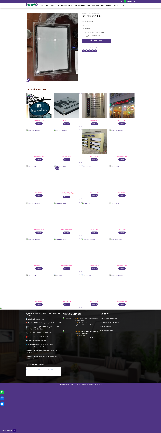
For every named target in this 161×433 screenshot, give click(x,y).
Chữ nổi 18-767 (94, 301)
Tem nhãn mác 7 (122, 120)
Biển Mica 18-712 (66, 156)
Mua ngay (39, 123)
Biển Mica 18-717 (39, 265)
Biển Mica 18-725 (122, 156)
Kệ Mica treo (94, 229)
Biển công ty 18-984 (66, 229)
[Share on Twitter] (86, 50)
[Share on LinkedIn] (95, 50)
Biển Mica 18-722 (39, 156)
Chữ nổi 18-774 (94, 156)
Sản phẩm (55, 5)
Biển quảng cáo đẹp (94, 13)
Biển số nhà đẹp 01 (67, 192)
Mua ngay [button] (66, 196)
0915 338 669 (7, 430)
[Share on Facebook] (83, 50)
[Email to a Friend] (89, 50)
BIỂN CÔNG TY (106, 5)
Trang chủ (84, 13)
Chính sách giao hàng (106, 330)
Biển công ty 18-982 (66, 265)
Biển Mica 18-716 (122, 301)
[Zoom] (28, 80)
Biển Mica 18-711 (94, 120)
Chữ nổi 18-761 (67, 301)
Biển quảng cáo (67, 5)
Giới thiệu (45, 5)
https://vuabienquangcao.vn (41, 344)
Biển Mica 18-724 (66, 120)
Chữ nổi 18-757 (39, 192)
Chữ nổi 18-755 (122, 192)
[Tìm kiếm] (121, 1)
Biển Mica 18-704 (94, 265)
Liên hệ (115, 5)
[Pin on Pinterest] (92, 50)
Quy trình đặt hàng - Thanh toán (109, 322)
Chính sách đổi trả (105, 326)
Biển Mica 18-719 (39, 229)
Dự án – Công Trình (82, 5)
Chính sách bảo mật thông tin (108, 318)
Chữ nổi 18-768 (122, 229)
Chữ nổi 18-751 (94, 192)
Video (123, 5)
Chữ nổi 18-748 (39, 301)
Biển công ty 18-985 (39, 120)
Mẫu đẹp (95, 5)
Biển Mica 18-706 (122, 265)
